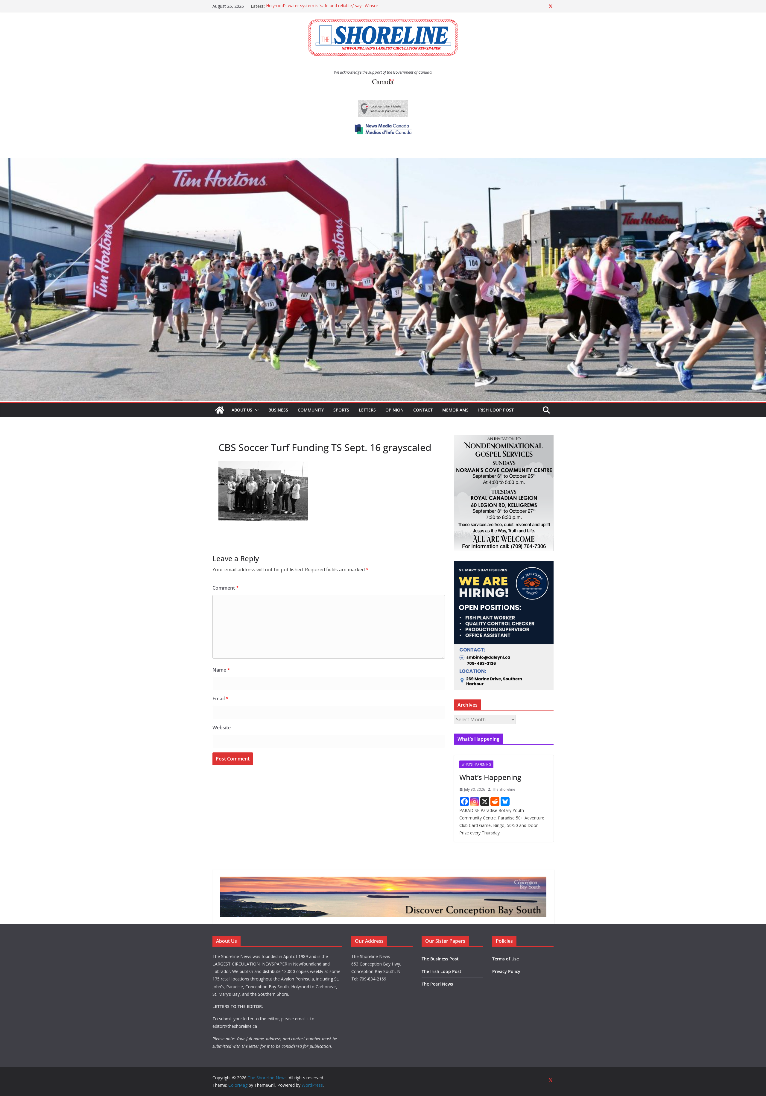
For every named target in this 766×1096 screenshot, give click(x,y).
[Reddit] (494, 801)
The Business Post (440, 959)
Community (311, 410)
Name (221, 670)
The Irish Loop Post (441, 971)
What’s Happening (490, 777)
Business (278, 410)
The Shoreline (503, 789)
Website (221, 727)
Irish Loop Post (496, 410)
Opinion (394, 410)
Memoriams (455, 410)
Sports (341, 410)
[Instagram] (474, 801)
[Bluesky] (505, 801)
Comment (225, 588)
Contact (423, 410)
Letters (367, 410)
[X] (484, 801)
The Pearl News (437, 984)
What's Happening (476, 764)
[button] (255, 410)
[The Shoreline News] (383, 162)
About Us (242, 410)
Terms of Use (505, 959)
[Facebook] (464, 801)
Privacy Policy (506, 971)
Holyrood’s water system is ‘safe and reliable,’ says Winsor (322, 6)
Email (220, 698)
